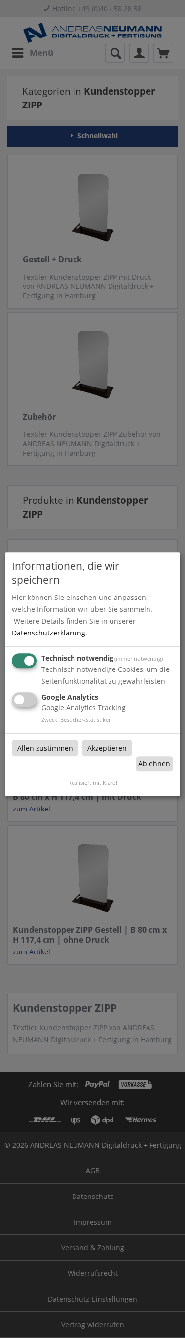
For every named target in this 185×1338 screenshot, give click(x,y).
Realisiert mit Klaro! (92, 782)
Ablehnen (154, 763)
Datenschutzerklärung (48, 632)
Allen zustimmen (45, 748)
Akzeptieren (107, 748)
